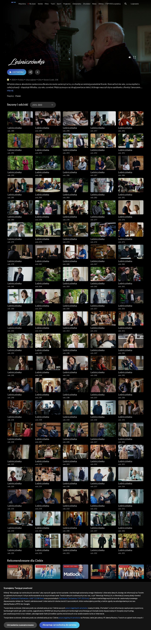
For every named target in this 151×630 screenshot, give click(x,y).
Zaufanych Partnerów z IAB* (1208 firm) (27, 598)
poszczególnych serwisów (76, 608)
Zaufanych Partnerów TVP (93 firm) (74, 598)
